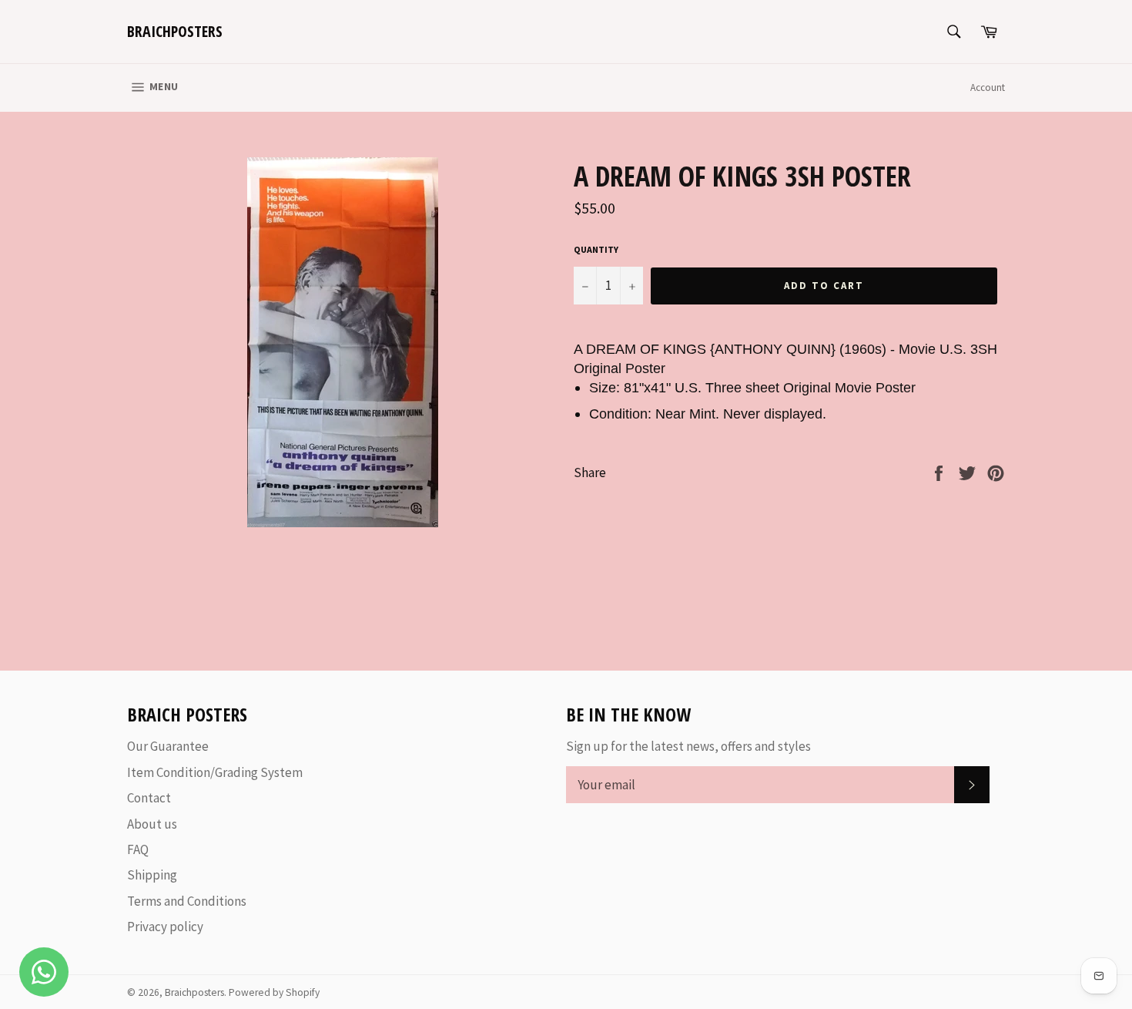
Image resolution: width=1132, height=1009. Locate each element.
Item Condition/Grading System (215, 772)
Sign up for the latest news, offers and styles (688, 746)
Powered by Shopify (274, 992)
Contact (149, 797)
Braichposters (175, 31)
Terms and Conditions (186, 901)
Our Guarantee (168, 746)
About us (152, 824)
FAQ (138, 849)
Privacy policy (165, 926)
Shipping (152, 874)
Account (987, 87)
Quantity (596, 249)
